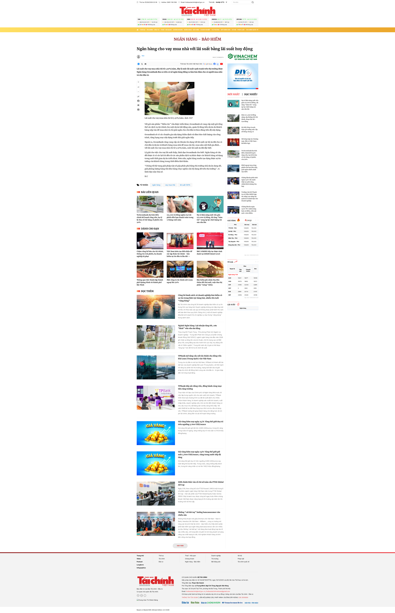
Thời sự (142, 29)
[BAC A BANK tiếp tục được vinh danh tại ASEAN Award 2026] (210, 240)
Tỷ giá (230, 262)
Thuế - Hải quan (166, 29)
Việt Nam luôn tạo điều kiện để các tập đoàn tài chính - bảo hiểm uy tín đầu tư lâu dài (179, 253)
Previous (255, 220)
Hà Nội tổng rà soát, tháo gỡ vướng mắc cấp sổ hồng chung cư (249, 129)
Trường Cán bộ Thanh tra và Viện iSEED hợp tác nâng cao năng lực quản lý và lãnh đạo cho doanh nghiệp (249, 196)
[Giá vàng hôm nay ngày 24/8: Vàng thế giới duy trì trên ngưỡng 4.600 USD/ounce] (156, 433)
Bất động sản (225, 29)
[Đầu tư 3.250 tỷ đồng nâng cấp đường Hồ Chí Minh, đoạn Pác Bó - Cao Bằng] (233, 118)
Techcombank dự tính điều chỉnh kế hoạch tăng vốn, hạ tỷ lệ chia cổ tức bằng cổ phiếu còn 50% (249, 155)
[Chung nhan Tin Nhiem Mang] (147, 600)
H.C (143, 56)
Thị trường (215, 29)
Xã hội (234, 29)
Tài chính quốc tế (252, 29)
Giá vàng (231, 221)
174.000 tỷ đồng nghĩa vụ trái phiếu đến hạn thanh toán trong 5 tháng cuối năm (180, 217)
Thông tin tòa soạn (190, 597)
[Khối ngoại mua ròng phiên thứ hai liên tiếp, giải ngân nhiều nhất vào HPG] (233, 168)
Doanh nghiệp (205, 29)
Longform (140, 565)
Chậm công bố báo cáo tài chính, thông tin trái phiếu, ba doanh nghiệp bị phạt (150, 253)
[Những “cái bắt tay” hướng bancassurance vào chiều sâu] (156, 524)
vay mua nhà (170, 185)
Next (257, 220)
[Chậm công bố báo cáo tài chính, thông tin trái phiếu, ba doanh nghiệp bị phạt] (150, 240)
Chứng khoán (178, 29)
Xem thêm (180, 545)
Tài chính (150, 29)
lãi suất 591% (185, 185)
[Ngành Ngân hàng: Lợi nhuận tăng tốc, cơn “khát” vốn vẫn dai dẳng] (156, 337)
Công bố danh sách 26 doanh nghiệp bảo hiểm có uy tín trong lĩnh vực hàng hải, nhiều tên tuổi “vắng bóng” (200, 298)
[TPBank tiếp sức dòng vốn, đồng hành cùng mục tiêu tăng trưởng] (156, 398)
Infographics (141, 568)
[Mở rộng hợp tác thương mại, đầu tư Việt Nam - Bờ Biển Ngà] (233, 142)
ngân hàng (156, 185)
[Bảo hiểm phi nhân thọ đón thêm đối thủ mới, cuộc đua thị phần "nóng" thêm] (210, 269)
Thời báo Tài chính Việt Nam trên (191, 64)
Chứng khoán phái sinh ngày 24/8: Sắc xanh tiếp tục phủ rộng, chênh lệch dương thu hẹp (249, 182)
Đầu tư (156, 29)
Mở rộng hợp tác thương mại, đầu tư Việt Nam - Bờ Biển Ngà (249, 141)
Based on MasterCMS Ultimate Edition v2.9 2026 (153, 610)
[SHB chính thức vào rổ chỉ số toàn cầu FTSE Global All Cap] (156, 494)
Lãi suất (231, 305)
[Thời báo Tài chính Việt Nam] (197, 11)
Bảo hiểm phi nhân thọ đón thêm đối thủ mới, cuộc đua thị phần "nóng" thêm (209, 282)
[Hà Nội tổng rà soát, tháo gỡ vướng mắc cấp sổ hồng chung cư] (233, 130)
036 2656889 (243, 597)
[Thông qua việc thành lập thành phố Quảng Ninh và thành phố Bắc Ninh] (150, 269)
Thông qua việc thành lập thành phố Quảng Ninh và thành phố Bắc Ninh (150, 282)
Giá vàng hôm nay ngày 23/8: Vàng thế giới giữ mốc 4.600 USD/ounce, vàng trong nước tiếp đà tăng (199, 454)
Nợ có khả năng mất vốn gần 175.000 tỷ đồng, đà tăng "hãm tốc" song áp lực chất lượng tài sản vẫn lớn (249, 105)
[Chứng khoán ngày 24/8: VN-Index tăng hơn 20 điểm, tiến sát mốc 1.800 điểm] (233, 210)
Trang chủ (140, 555)
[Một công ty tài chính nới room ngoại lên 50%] (180, 269)
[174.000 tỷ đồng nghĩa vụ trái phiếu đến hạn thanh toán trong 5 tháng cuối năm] (180, 204)
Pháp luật (241, 29)
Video (139, 559)
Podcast (139, 562)
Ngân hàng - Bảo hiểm (191, 29)
